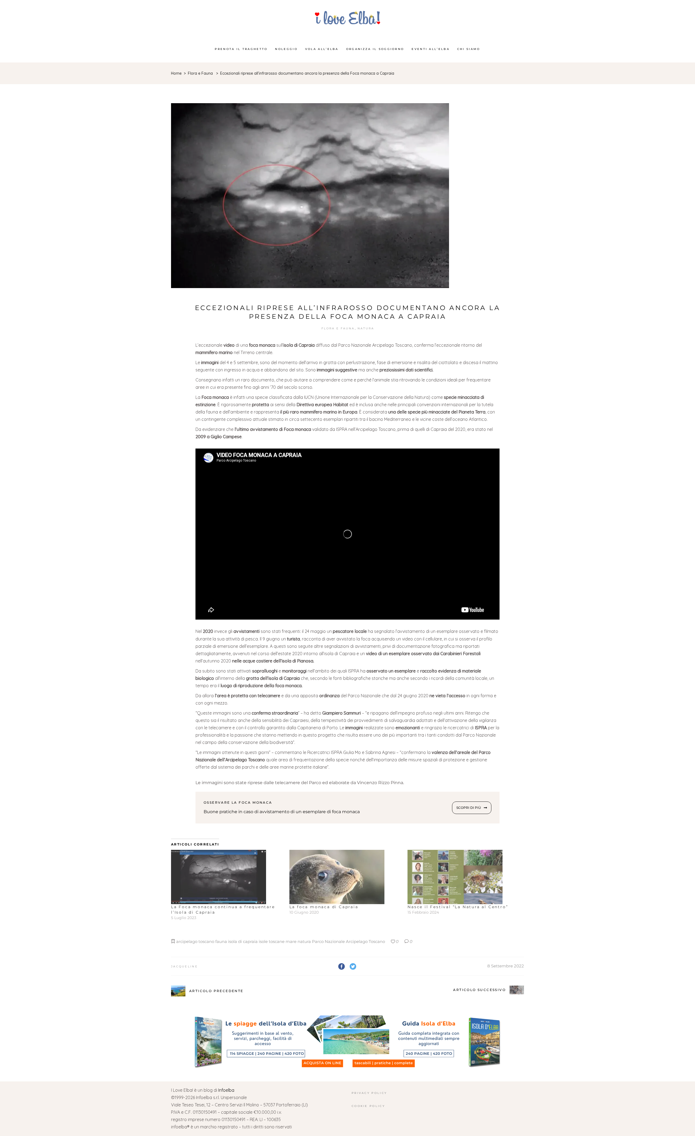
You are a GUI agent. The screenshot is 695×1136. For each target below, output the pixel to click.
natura (304, 941)
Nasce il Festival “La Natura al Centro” (457, 906)
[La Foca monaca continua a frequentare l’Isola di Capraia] (227, 877)
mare (291, 941)
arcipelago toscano (195, 941)
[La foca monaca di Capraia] (345, 877)
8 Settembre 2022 (505, 965)
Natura (366, 328)
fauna (221, 941)
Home (176, 73)
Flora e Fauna (200, 73)
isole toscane (272, 941)
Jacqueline (184, 966)
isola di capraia (243, 941)
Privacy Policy (369, 1093)
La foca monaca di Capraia (323, 906)
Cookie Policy (368, 1106)
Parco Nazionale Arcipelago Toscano (348, 941)
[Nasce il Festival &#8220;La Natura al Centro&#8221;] (463, 877)
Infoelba (226, 1090)
